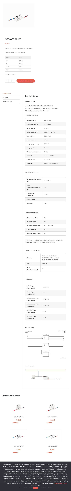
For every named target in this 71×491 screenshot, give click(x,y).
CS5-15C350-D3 (18, 417)
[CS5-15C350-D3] (19, 407)
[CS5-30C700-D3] (52, 407)
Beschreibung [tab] (7, 93)
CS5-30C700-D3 (52, 417)
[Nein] (69, 476)
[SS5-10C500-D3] (19, 436)
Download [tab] (5, 97)
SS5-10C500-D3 (18, 446)
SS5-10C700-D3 (52, 446)
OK (35, 488)
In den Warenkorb (25, 81)
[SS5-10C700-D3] (52, 436)
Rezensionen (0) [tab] (7, 101)
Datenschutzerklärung (60, 483)
